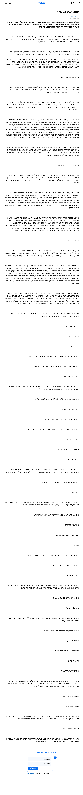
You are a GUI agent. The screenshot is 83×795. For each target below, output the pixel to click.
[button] (72, 3)
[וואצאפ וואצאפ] (10, 3)
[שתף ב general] (6, 3)
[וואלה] (41, 3)
